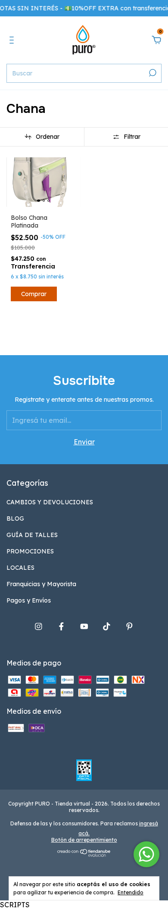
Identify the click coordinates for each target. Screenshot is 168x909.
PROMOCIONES (30, 551)
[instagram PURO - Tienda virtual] (38, 626)
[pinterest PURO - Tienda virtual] (129, 626)
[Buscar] (151, 73)
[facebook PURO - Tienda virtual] (61, 626)
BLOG (15, 518)
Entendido (130, 892)
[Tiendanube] (84, 854)
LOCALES (20, 568)
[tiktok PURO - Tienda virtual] (107, 626)
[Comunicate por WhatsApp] (146, 854)
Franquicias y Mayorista (41, 584)
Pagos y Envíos (28, 600)
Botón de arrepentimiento (84, 840)
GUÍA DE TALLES (32, 535)
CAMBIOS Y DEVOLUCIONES (49, 502)
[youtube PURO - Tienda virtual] (84, 626)
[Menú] (13, 40)
